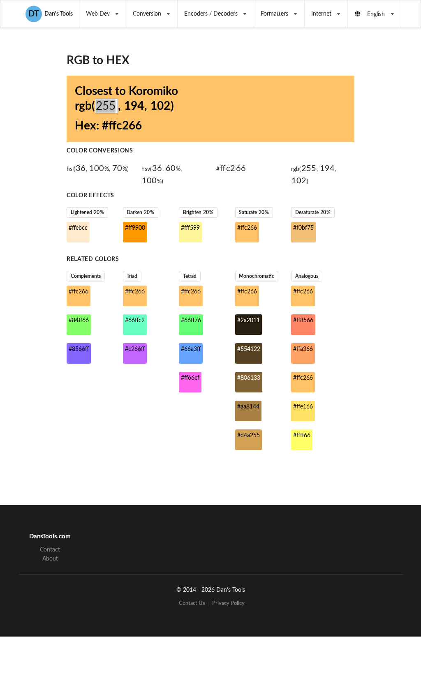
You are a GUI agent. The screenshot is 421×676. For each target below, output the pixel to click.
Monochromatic (256, 276)
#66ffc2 (135, 320)
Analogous (306, 276)
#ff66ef (190, 378)
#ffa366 (303, 349)
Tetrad (190, 276)
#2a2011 (248, 320)
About (50, 559)
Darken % (140, 212)
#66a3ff (191, 349)
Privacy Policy (228, 603)
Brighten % (198, 212)
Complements (86, 276)
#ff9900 (135, 228)
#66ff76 (191, 320)
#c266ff (135, 349)
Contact (50, 550)
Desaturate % (313, 212)
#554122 (248, 349)
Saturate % (254, 212)
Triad (132, 276)
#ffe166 (303, 407)
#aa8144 (248, 407)
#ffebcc (78, 228)
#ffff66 (301, 435)
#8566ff (79, 349)
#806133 (248, 378)
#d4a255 (248, 435)
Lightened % (87, 212)
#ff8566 (303, 320)
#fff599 (190, 228)
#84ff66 (79, 320)
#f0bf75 (303, 228)
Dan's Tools (50, 14)
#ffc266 (247, 228)
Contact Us (192, 603)
